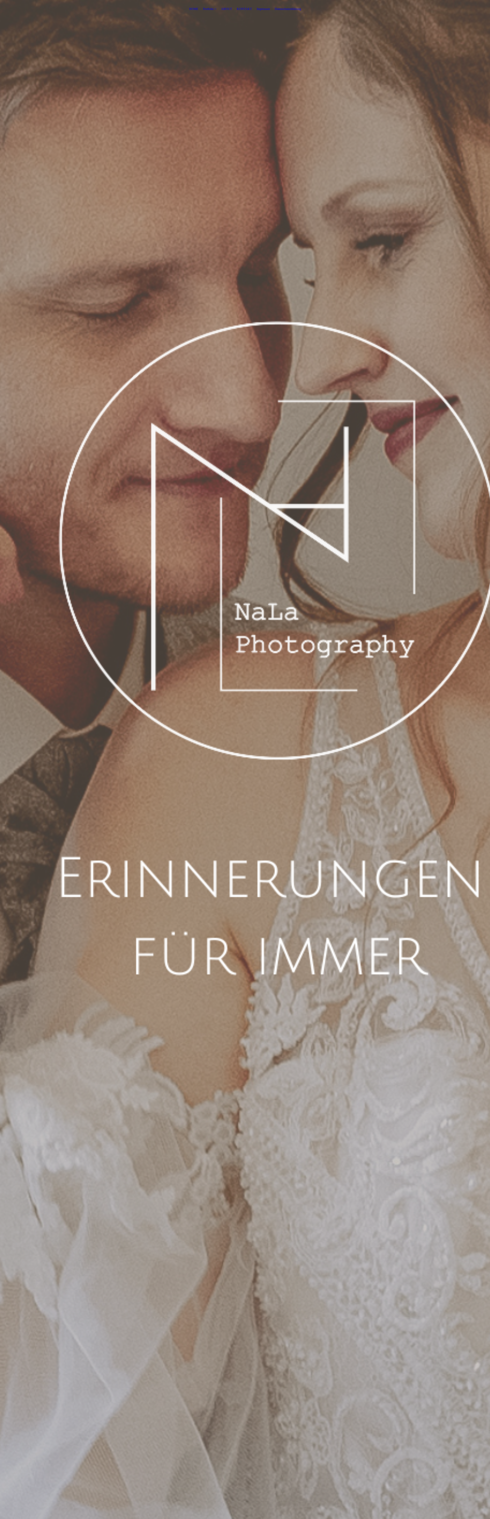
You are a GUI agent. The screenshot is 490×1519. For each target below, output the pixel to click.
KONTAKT (244, 9)
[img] (245, 759)
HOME (193, 9)
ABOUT (226, 9)
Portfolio (208, 9)
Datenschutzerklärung (288, 9)
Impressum (263, 9)
